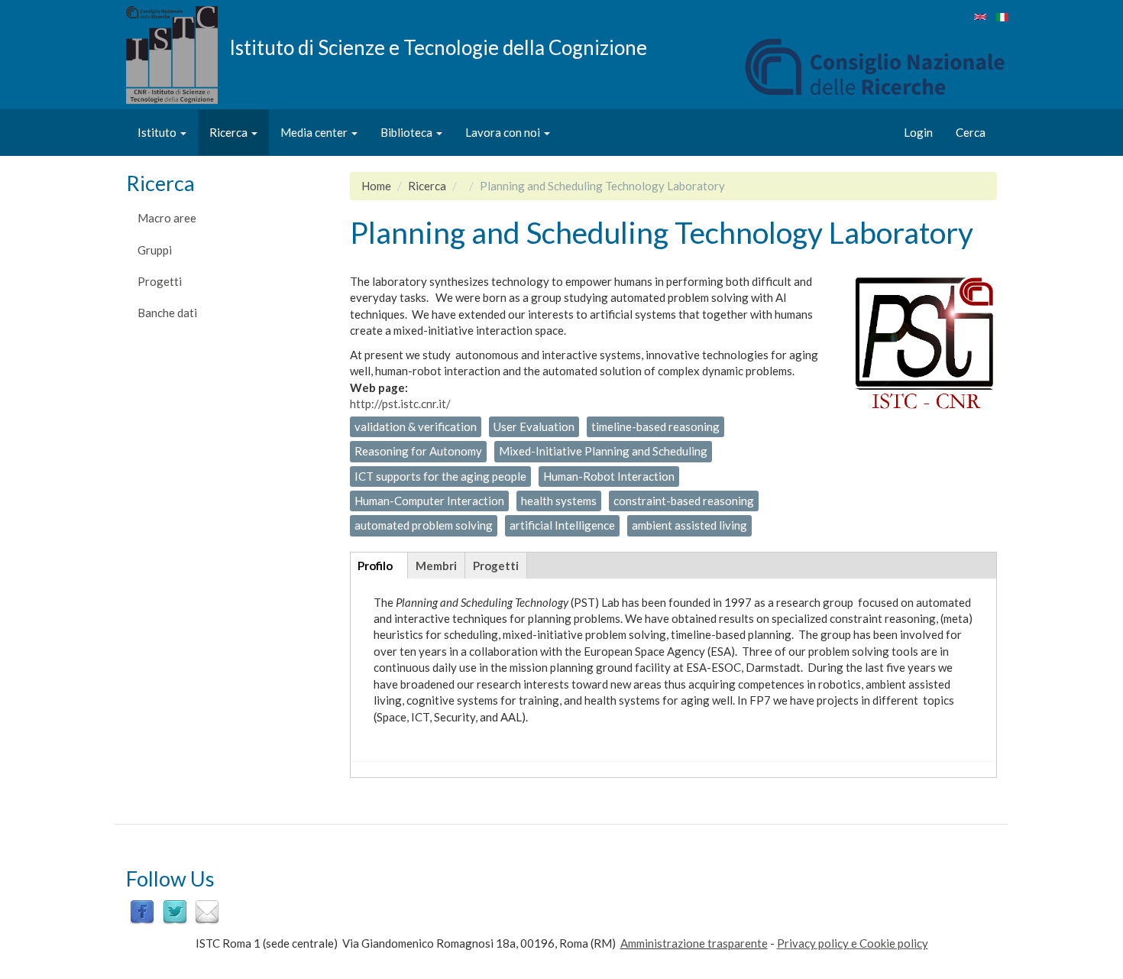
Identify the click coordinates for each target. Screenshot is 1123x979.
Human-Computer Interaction (429, 500)
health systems (559, 500)
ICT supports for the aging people (440, 476)
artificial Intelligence (562, 525)
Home (376, 186)
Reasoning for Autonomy (418, 451)
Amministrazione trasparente (694, 943)
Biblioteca (407, 132)
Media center (315, 132)
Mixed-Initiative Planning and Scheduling (603, 451)
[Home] (177, 55)
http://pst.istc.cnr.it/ (400, 403)
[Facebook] (142, 911)
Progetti (160, 281)
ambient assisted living (689, 525)
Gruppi (155, 250)
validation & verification (415, 426)
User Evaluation (534, 426)
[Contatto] (207, 911)
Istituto (158, 132)
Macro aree (167, 218)
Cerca (970, 132)
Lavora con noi (503, 132)
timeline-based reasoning (655, 426)
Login (918, 132)
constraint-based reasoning (683, 500)
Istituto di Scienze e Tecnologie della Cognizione (438, 46)
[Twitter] (175, 911)
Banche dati (167, 312)
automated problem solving (423, 525)
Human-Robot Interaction (609, 476)
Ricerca (229, 132)
